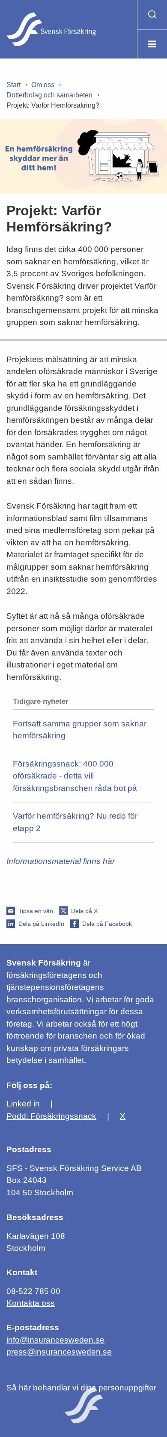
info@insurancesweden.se (55, 1339)
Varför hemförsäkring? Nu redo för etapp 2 (75, 822)
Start (13, 84)
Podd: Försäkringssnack (51, 1116)
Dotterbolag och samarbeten (49, 95)
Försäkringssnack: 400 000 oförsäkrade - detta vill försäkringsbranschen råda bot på (75, 776)
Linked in (23, 1103)
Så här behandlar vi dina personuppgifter (81, 1387)
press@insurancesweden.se (59, 1351)
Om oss (42, 84)
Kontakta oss (30, 1303)
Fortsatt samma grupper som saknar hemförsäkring (79, 729)
